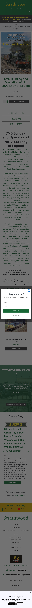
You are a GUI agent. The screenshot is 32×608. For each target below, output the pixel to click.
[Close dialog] (29, 290)
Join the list (15, 311)
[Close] (30, 592)
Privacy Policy (15, 600)
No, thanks (16, 315)
